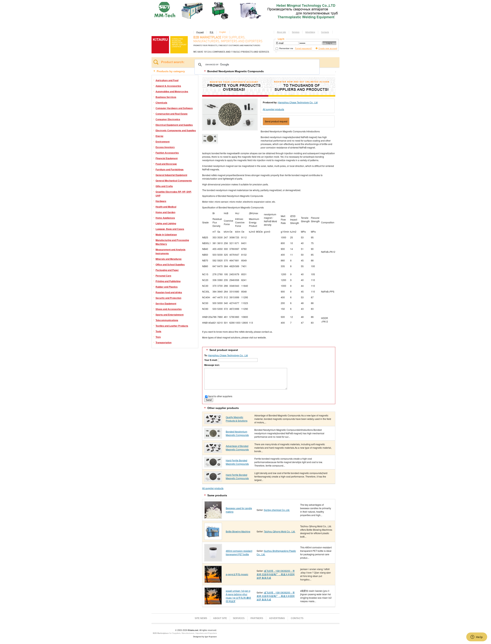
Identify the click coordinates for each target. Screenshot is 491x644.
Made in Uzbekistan (166, 234)
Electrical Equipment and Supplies (174, 125)
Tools (158, 331)
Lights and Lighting (166, 223)
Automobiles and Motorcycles (172, 91)
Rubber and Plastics (167, 286)
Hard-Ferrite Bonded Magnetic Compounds (237, 462)
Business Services (166, 97)
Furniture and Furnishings (170, 169)
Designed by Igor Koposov (205, 637)
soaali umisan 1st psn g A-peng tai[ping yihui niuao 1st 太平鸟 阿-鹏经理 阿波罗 (238, 596)
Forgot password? (303, 48)
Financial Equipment (167, 158)
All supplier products (273, 109)
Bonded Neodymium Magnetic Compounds (237, 433)
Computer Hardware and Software (174, 108)
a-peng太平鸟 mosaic (237, 574)
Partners (256, 618)
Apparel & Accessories (168, 86)
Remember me (286, 48)
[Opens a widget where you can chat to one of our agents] (476, 637)
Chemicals (161, 102)
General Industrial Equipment (171, 175)
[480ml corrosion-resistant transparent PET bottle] (213, 560)
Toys (158, 337)
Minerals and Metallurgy (169, 259)
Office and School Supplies (170, 264)
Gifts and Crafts (164, 186)
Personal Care (163, 275)
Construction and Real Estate (172, 113)
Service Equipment (166, 303)
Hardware (161, 201)
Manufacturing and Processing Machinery (172, 242)
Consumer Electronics (168, 119)
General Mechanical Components (174, 180)
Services (295, 32)
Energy (159, 136)
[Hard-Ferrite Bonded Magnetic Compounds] (213, 465)
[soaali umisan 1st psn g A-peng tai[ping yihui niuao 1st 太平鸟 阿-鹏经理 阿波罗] (213, 603)
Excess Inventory (165, 147)
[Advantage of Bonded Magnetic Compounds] (213, 451)
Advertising (310, 32)
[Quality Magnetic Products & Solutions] (213, 422)
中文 (211, 32)
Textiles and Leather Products (172, 325)
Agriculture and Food (167, 80)
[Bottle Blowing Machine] (213, 538)
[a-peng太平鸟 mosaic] (213, 581)
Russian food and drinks (169, 292)
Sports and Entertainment (170, 314)
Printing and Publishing (168, 281)
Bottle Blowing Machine (238, 531)
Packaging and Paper (167, 270)
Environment (163, 141)
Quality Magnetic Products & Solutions (236, 418)
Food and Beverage (166, 164)
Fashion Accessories (167, 152)
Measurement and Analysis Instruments (170, 251)
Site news (201, 618)
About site (281, 32)
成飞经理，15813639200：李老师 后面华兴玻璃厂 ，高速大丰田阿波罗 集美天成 (276, 574)
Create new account (327, 48)
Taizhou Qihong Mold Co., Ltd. (279, 531)
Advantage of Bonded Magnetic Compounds (237, 447)
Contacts (325, 32)
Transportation (163, 342)
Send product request (276, 121)
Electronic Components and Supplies (176, 130)
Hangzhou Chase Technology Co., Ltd (298, 102)
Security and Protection (168, 298)
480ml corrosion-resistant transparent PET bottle (239, 552)
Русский (200, 32)
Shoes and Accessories (169, 309)
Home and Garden (165, 212)
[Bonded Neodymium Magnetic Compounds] (213, 437)
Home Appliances (165, 218)
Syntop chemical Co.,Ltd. (277, 509)
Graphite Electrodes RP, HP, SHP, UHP (174, 193)
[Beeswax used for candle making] (213, 517)
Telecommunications (167, 320)
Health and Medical (166, 206)
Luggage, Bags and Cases (170, 229)
